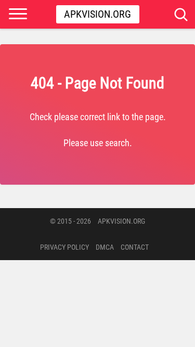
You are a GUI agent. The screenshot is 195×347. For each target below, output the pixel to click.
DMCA (105, 247)
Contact (135, 247)
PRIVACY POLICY (64, 247)
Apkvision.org (97, 14)
